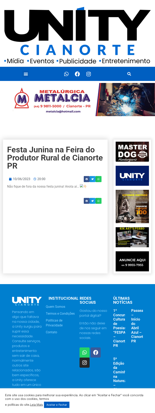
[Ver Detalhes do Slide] (77, 99)
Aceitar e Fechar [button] (56, 404)
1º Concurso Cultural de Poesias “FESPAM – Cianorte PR (121, 328)
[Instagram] (89, 74)
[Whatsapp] (66, 74)
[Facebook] (77, 74)
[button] (25, 74)
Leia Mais (36, 405)
